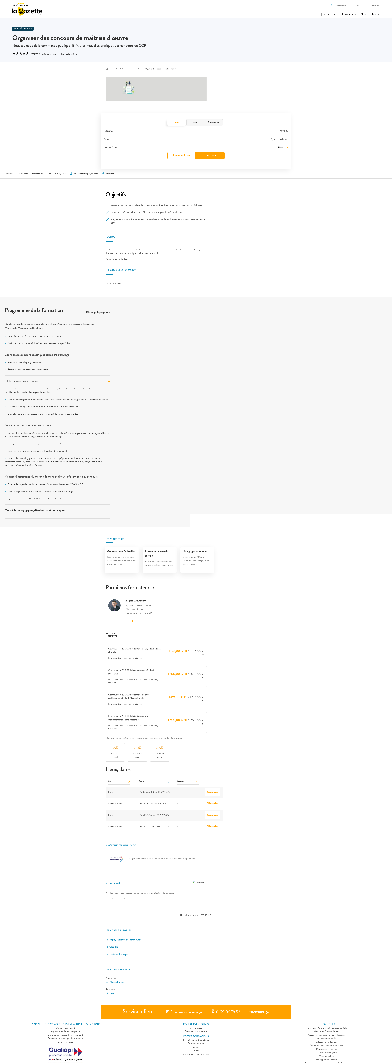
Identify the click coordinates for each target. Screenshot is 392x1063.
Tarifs (48, 174)
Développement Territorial (326, 1060)
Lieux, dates (60, 174)
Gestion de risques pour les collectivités (326, 1035)
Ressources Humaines (326, 1049)
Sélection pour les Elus (326, 1042)
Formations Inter (196, 1043)
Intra (195, 122)
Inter (177, 122)
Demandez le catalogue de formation (65, 1038)
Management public (326, 1038)
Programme (22, 174)
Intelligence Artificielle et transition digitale (327, 1028)
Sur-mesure (213, 122)
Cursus (196, 1051)
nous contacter (138, 899)
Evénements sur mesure (196, 1031)
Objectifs (9, 174)
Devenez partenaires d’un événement (65, 1035)
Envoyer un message (186, 1012)
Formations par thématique (196, 1040)
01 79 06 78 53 (228, 1012)
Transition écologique (327, 1053)
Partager (110, 174)
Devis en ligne (181, 155)
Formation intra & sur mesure (196, 1054)
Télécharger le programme (86, 174)
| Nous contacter (369, 14)
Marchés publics (23, 29)
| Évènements (329, 14)
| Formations (348, 14)
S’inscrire (210, 155)
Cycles (196, 1047)
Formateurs (37, 174)
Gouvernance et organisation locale (326, 1045)
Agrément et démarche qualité (65, 1031)
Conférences (196, 1028)
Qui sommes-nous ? (65, 1028)
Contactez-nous (65, 1042)
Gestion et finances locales (326, 1031)
